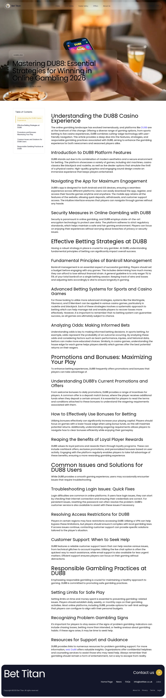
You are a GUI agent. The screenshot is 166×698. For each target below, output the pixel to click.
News (119, 681)
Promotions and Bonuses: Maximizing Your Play (26, 133)
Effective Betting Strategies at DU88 (28, 126)
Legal (159, 690)
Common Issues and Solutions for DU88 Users (29, 140)
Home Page (107, 681)
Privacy (145, 690)
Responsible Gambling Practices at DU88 (30, 147)
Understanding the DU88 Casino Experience (29, 119)
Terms (152, 690)
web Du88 (71, 649)
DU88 (144, 127)
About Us (136, 690)
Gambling (18, 55)
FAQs (127, 681)
